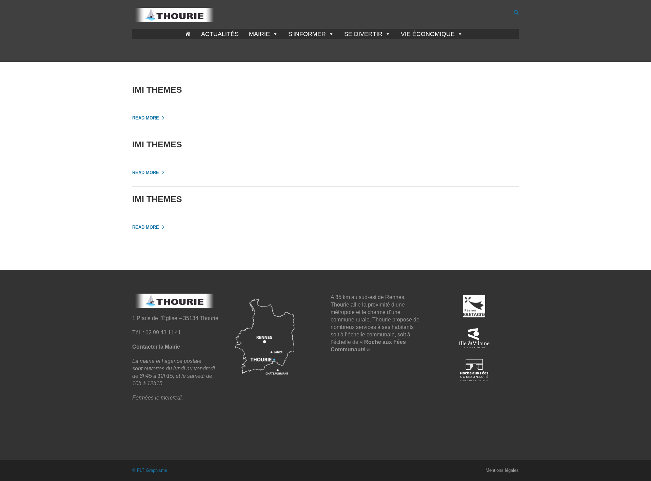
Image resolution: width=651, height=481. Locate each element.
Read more (145, 118)
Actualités (220, 34)
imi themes (157, 89)
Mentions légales (502, 470)
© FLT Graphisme (149, 470)
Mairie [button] (259, 34)
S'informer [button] (307, 34)
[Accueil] (187, 34)
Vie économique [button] (428, 34)
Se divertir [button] (363, 34)
